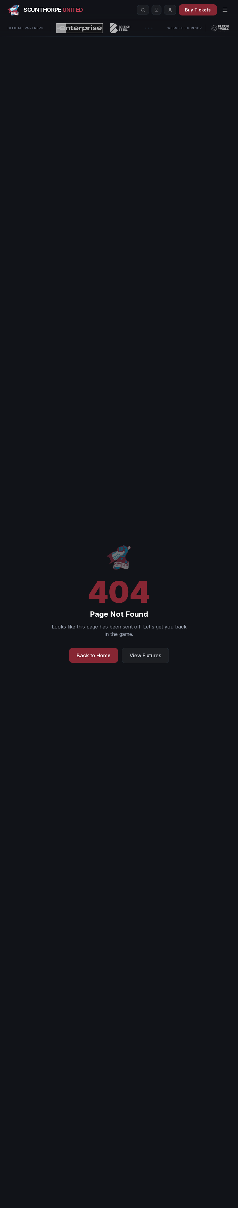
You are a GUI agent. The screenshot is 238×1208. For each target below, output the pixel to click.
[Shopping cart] (156, 10)
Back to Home (94, 655)
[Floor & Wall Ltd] (220, 28)
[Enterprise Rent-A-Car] (79, 28)
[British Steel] (120, 28)
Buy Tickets (198, 9)
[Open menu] (225, 9)
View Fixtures (145, 655)
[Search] (143, 10)
